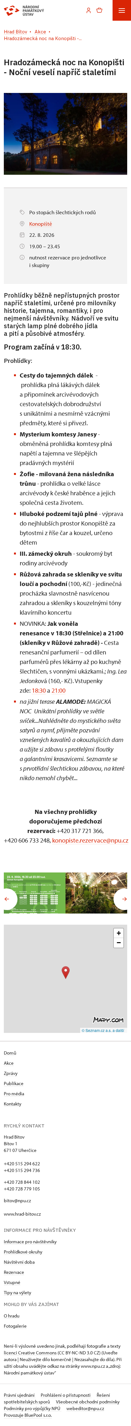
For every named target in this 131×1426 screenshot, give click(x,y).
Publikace (14, 1083)
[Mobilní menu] (122, 10)
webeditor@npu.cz (85, 1408)
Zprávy (10, 1073)
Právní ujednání (20, 1395)
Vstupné (12, 1282)
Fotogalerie (15, 1326)
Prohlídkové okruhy (23, 1252)
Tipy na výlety (17, 1292)
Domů (10, 1053)
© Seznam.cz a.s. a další (103, 1030)
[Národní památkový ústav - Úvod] (24, 10)
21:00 (59, 690)
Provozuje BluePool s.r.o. (28, 1415)
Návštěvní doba (19, 1262)
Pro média (14, 1094)
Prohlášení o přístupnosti (66, 1395)
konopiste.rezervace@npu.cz (90, 840)
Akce (9, 1063)
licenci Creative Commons (30, 1353)
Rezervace (14, 1272)
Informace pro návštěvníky (30, 1242)
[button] (66, 972)
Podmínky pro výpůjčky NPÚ (32, 1408)
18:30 (39, 690)
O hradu (11, 1316)
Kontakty (12, 1104)
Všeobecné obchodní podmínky (88, 1402)
